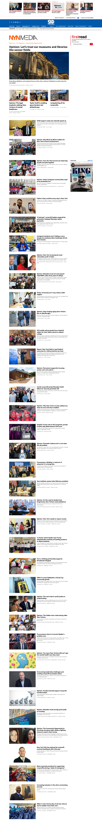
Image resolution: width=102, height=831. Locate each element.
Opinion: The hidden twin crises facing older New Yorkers (52, 616)
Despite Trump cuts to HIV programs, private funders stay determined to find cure (52, 425)
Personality (26, 26)
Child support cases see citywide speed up (51, 121)
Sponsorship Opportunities (34, 43)
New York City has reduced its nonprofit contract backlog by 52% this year (50, 748)
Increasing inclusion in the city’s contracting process (52, 786)
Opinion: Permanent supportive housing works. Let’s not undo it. (50, 369)
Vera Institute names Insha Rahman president (52, 481)
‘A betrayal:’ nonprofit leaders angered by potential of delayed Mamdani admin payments (51, 219)
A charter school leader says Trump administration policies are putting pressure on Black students (52, 539)
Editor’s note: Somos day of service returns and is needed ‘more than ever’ (52, 805)
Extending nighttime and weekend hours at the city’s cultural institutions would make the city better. (37, 82)
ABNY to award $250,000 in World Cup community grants (50, 578)
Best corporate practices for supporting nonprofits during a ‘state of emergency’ (51, 767)
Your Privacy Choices (71, 17)
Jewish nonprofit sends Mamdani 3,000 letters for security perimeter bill (50, 388)
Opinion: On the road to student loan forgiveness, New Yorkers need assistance (51, 501)
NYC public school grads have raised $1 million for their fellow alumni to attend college (50, 332)
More (90, 26)
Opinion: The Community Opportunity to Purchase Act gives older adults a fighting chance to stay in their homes (51, 730)
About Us (12, 43)
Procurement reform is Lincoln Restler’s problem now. (50, 635)
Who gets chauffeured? (47, 28)
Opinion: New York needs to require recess (51, 519)
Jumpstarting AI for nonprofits (57, 104)
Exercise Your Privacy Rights (87, 17)
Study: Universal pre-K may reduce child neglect (51, 293)
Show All (90, 160)
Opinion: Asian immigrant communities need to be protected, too (52, 180)
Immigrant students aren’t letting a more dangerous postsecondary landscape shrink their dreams (52, 238)
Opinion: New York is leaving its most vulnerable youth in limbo (49, 256)
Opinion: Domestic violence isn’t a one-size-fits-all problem (52, 444)
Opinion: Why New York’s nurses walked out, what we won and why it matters (52, 407)
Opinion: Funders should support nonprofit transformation (52, 692)
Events (52, 26)
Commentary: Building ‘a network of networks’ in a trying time (49, 463)
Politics (11, 26)
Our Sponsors (20, 43)
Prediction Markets (81, 26)
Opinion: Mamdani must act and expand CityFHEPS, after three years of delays (50, 275)
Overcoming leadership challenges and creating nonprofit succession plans (50, 673)
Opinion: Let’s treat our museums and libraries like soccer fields (38, 48)
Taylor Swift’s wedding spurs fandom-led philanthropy (38, 105)
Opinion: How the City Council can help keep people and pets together (52, 162)
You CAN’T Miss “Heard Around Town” (27, 28)
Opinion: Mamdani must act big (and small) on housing (51, 710)
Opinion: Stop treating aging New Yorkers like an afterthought (51, 312)
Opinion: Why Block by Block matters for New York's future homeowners (51, 140)
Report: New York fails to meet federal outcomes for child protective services (50, 350)
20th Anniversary (61, 26)
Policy (18, 26)
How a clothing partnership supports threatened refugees (49, 560)
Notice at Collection (59, 17)
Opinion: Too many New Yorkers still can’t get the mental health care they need (52, 654)
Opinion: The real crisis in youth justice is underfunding (51, 597)
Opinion (43, 26)
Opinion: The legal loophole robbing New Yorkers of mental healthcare (17, 106)
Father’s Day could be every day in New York (52, 198)
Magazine (70, 26)
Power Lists (35, 26)
